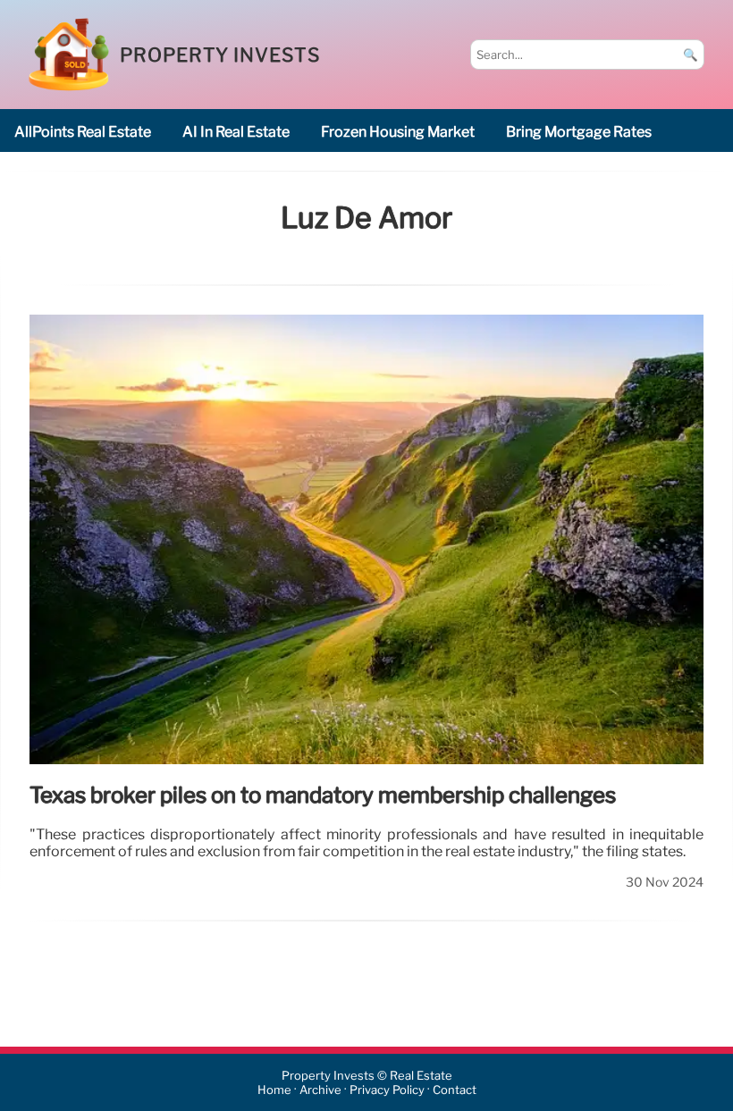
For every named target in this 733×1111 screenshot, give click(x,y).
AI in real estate (236, 131)
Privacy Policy (387, 1090)
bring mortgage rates (579, 131)
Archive (320, 1090)
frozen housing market (398, 131)
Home (274, 1090)
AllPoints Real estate (82, 131)
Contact (454, 1090)
